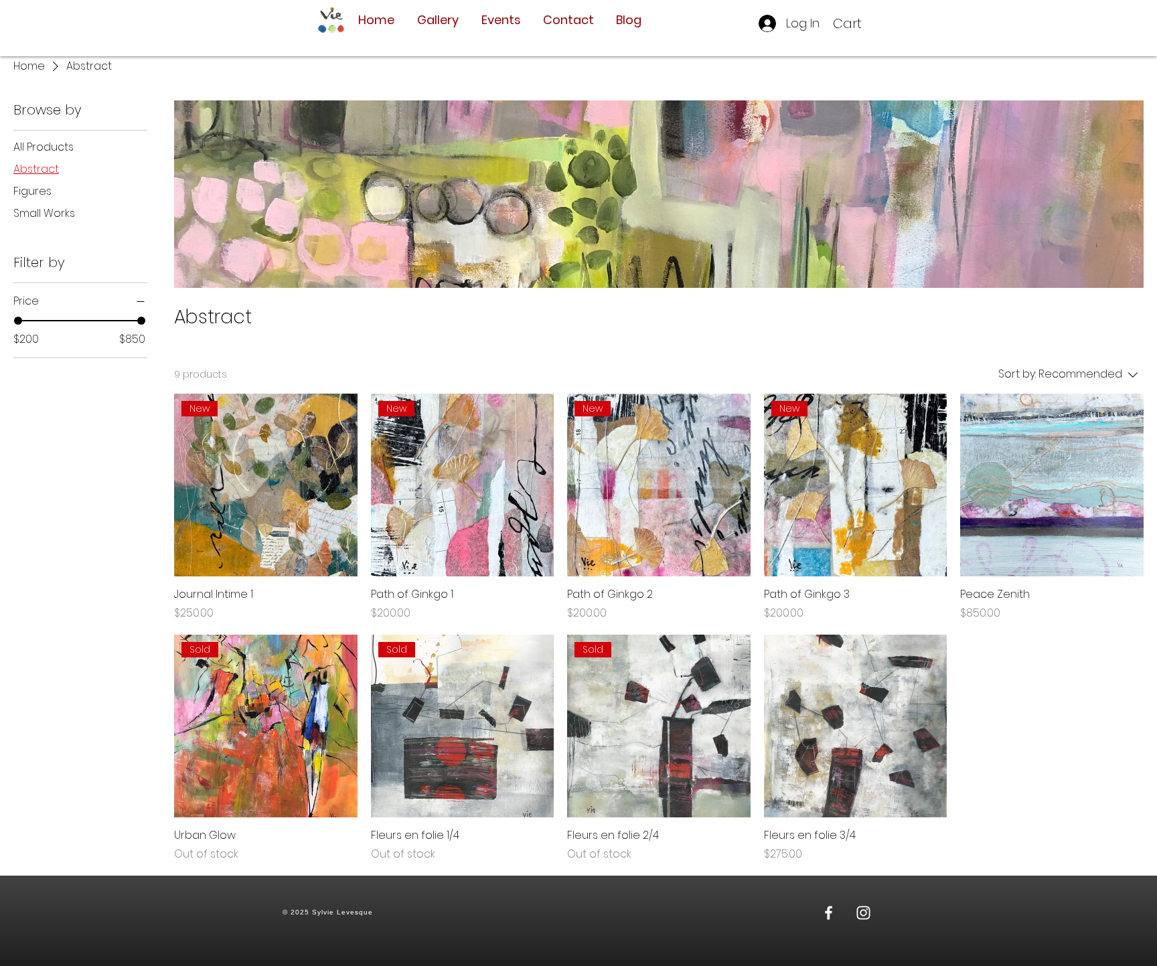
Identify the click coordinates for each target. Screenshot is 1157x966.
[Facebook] (829, 913)
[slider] (18, 321)
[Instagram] (863, 913)
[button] (856, 23)
